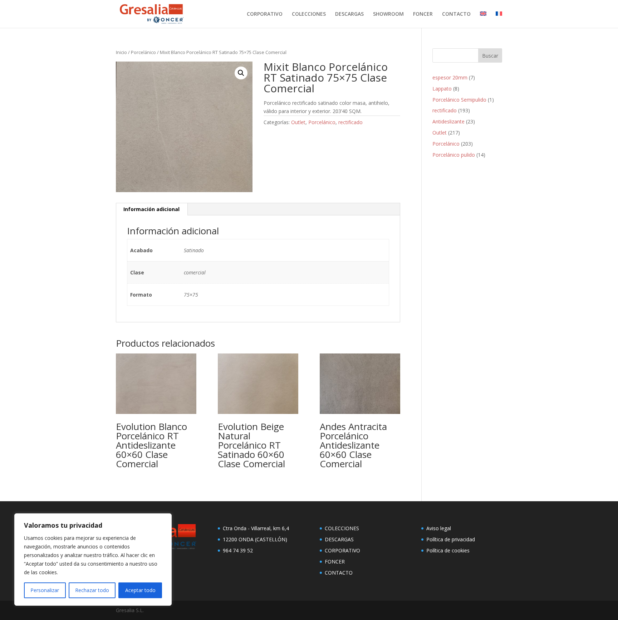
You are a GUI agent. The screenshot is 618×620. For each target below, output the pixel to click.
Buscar (490, 55)
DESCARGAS (349, 14)
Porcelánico (143, 52)
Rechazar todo (92, 590)
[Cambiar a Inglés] (483, 19)
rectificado (350, 122)
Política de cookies (448, 550)
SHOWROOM (388, 14)
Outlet (298, 122)
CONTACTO (456, 14)
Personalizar (44, 590)
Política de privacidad (450, 539)
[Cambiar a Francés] (499, 19)
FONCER (423, 14)
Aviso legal (438, 528)
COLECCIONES (309, 14)
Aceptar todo (140, 590)
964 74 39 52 (238, 550)
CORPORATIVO (265, 14)
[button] (241, 73)
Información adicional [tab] (151, 209)
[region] (93, 559)
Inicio (121, 52)
